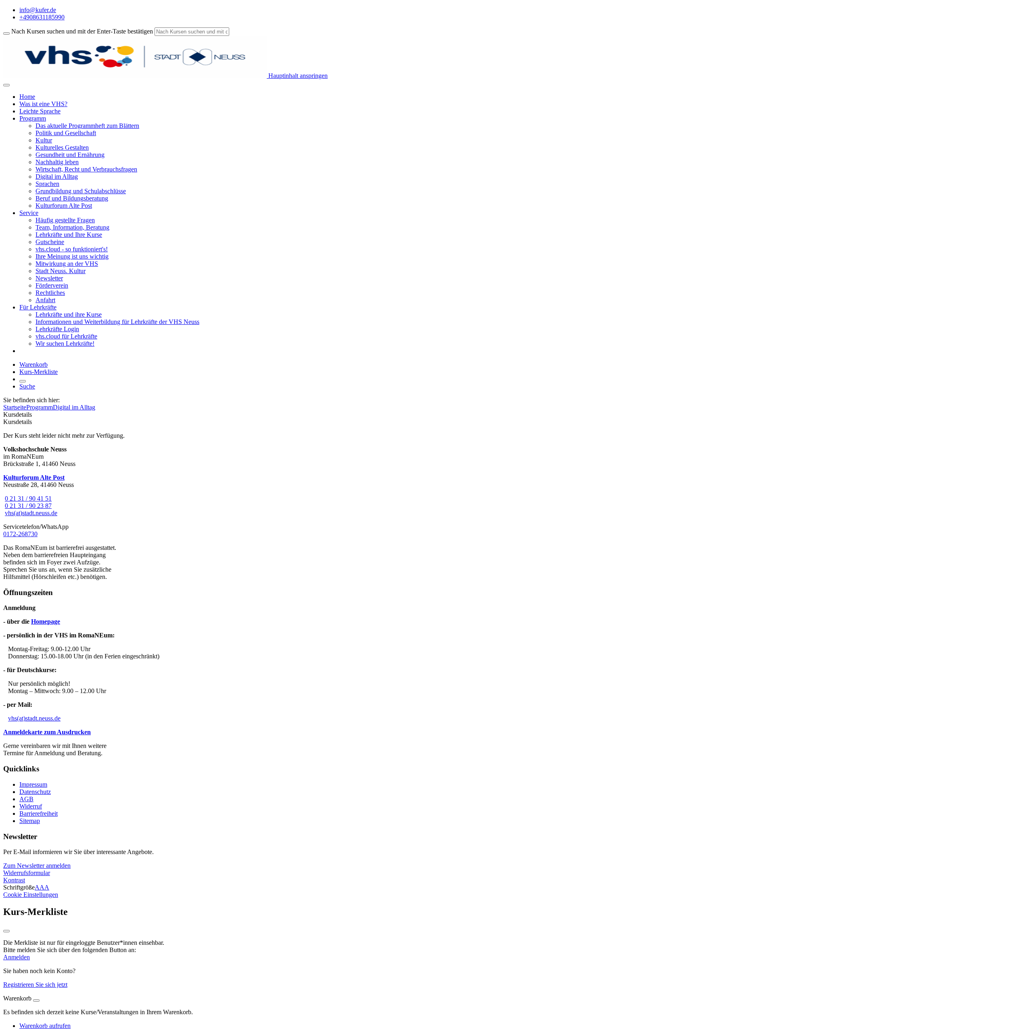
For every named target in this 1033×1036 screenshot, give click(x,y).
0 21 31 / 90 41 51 (28, 498)
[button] (37, 865)
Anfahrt (45, 300)
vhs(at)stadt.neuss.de (31, 513)
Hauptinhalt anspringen (297, 75)
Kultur (44, 140)
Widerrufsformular (26, 872)
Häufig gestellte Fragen (65, 220)
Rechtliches (50, 292)
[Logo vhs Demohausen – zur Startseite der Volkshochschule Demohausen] (135, 75)
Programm (39, 407)
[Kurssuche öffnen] (22, 381)
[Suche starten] (6, 33)
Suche (27, 386)
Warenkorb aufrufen (45, 1025)
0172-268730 (20, 534)
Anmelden (16, 957)
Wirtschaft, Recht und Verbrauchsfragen (86, 169)
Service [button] (28, 212)
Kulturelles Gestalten (62, 147)
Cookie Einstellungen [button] (30, 894)
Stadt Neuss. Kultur (61, 270)
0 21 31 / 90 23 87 (28, 505)
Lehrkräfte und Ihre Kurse (69, 234)
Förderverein (52, 285)
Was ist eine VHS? (43, 103)
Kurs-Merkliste (38, 371)
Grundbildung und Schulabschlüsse (81, 191)
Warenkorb (33, 364)
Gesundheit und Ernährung (70, 154)
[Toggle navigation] (6, 85)
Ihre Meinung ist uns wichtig (72, 256)
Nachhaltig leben (57, 162)
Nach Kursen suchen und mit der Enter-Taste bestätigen (82, 31)
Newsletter (49, 278)
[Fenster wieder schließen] (6, 931)
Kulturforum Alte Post (64, 205)
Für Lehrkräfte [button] (37, 307)
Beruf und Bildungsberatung (72, 198)
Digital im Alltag (57, 176)
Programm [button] (32, 118)
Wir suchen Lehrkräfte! (65, 343)
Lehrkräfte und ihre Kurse (69, 314)
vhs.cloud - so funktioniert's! (72, 249)
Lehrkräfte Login (57, 329)
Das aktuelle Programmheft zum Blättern (87, 125)
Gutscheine (50, 241)
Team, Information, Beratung (72, 227)
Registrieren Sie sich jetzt (35, 984)
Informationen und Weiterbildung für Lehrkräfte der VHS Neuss (117, 321)
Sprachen (47, 183)
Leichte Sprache (40, 111)
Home (27, 96)
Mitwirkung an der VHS (67, 263)
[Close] (36, 1000)
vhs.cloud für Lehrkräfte (66, 336)
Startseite (14, 407)
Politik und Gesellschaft (66, 133)
